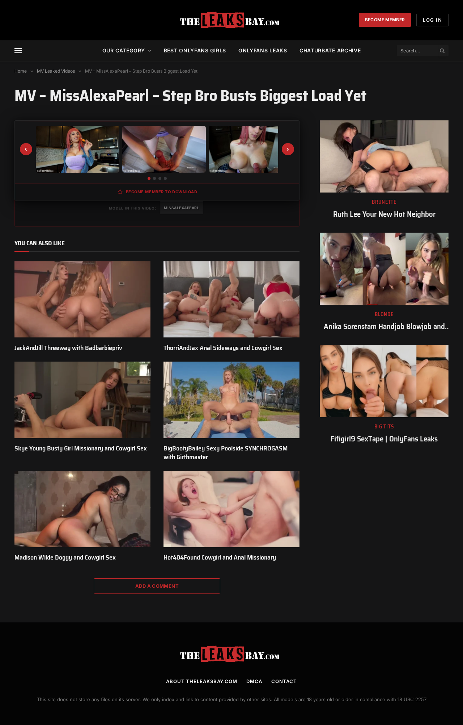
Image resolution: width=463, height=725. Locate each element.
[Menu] (18, 51)
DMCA (254, 681)
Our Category (123, 50)
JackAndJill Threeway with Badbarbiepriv (68, 348)
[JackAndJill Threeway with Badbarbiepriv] (82, 299)
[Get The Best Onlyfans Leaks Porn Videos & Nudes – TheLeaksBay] (231, 20)
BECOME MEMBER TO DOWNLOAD (161, 191)
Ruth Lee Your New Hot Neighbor (384, 214)
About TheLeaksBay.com (201, 681)
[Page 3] (159, 178)
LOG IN (432, 20)
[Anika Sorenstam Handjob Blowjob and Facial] (384, 269)
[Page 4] (165, 178)
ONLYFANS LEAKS (262, 50)
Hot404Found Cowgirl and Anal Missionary (219, 557)
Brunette (384, 202)
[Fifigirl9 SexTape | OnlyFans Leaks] (384, 381)
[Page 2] (154, 178)
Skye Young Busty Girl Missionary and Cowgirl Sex (80, 448)
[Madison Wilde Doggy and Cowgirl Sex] (82, 509)
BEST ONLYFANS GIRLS (195, 50)
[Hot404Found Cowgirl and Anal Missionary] (231, 509)
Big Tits (384, 427)
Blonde (384, 314)
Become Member (385, 19)
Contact (284, 681)
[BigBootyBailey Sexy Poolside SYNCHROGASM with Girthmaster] (231, 400)
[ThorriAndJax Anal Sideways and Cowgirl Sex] (231, 299)
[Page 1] (149, 178)
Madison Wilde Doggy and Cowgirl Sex (65, 557)
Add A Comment (157, 586)
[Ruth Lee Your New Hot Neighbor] (384, 156)
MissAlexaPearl (181, 208)
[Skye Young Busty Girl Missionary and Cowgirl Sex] (82, 400)
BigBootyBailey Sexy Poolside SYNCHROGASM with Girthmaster (225, 453)
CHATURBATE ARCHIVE (330, 50)
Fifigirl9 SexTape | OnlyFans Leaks (384, 439)
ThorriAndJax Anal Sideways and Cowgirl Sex (223, 348)
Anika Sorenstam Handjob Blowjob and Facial (384, 326)
